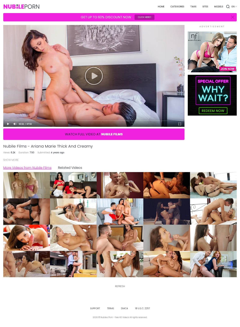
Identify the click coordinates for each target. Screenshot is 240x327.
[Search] (228, 6)
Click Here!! (144, 17)
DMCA (124, 308)
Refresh (120, 286)
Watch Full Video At (94, 134)
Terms (110, 308)
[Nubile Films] (212, 70)
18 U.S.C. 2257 (142, 308)
